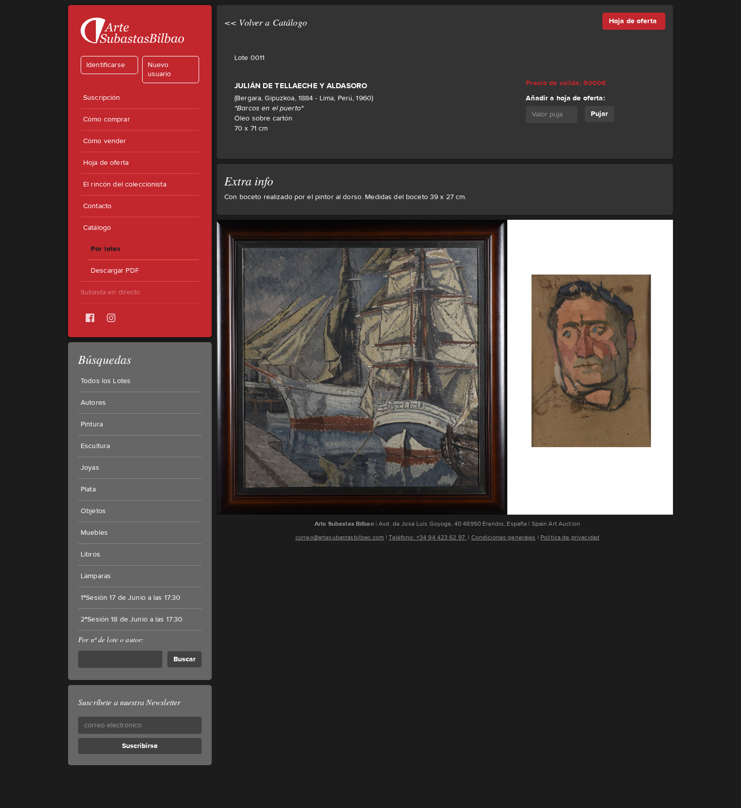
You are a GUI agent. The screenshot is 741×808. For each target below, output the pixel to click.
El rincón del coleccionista (124, 184)
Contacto (97, 206)
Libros (90, 554)
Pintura (92, 424)
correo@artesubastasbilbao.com (339, 537)
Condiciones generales (503, 537)
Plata (88, 489)
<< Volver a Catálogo (265, 22)
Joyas (90, 468)
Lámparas (96, 576)
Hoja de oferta (106, 163)
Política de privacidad (569, 537)
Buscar (184, 659)
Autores (93, 403)
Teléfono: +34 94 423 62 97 (427, 537)
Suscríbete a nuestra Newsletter (129, 702)
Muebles (94, 533)
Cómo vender (105, 141)
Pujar (599, 113)
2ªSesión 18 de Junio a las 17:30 (131, 619)
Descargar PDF (115, 271)
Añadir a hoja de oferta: (565, 98)
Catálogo (97, 228)
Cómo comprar (106, 119)
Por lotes (105, 248)
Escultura (95, 446)
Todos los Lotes (106, 381)
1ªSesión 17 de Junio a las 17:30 (130, 598)
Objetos (93, 511)
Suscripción (101, 98)
